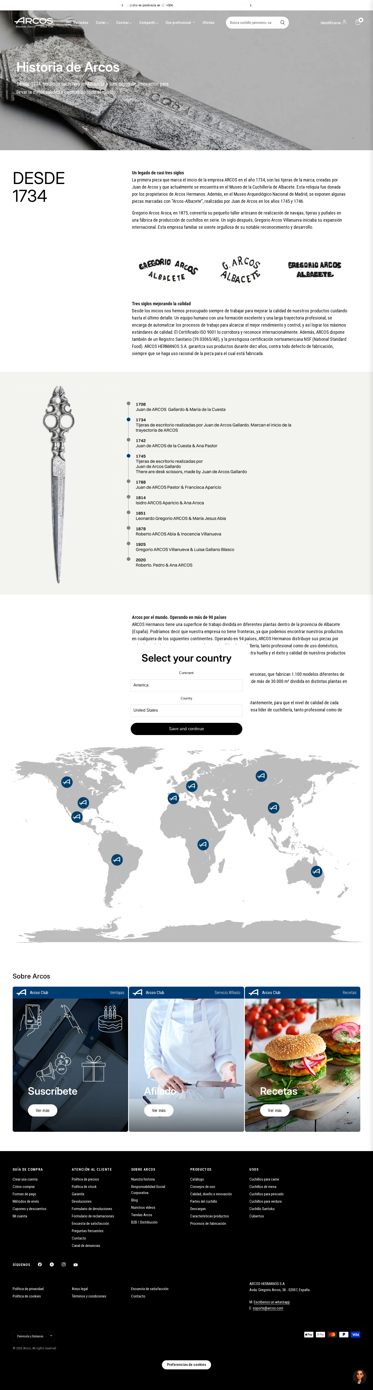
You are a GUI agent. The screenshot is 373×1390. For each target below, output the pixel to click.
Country (187, 698)
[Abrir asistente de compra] (360, 1377)
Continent (186, 673)
